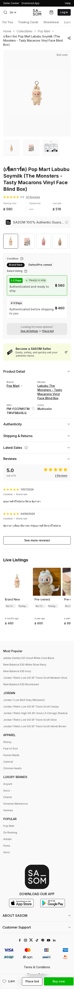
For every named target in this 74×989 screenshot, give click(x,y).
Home (7, 31)
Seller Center (11, 3)
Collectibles (24, 31)
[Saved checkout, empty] (51, 12)
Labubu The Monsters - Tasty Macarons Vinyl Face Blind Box (49, 392)
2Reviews (61, 475)
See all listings (29, 331)
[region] (37, 93)
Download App (30, 3)
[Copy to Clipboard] (33, 408)
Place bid (48, 331)
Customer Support (16, 927)
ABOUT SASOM (14, 915)
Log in (64, 12)
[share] (69, 38)
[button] (5, 12)
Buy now (59, 981)
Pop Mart (44, 31)
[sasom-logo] (37, 12)
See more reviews (37, 540)
